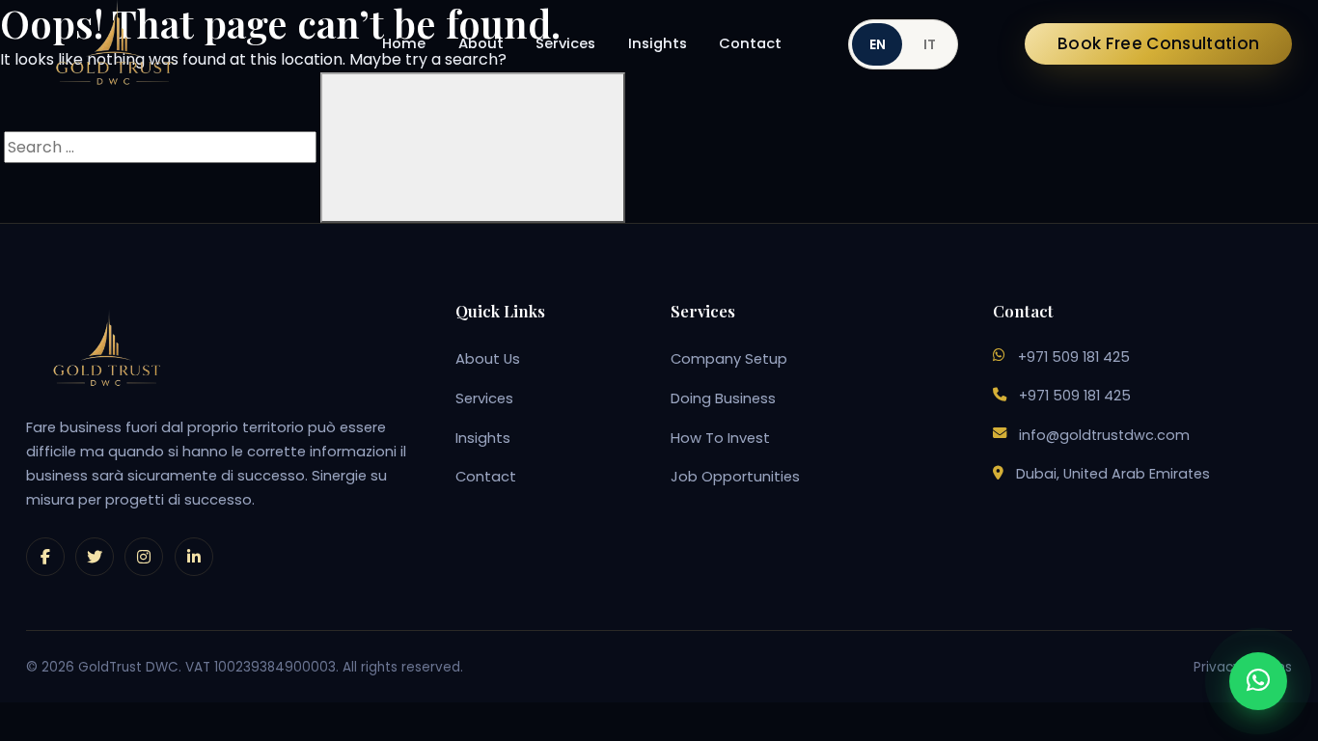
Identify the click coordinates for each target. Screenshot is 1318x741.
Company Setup (729, 359)
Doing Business (723, 398)
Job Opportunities (735, 476)
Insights (657, 43)
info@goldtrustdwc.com (1104, 435)
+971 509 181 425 (1074, 357)
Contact (750, 43)
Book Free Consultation (1158, 43)
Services (565, 43)
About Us (487, 359)
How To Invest (720, 438)
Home (404, 43)
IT (929, 44)
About (481, 43)
